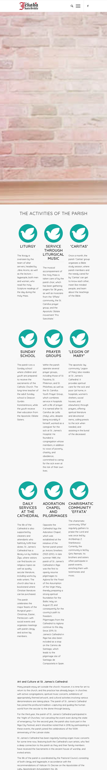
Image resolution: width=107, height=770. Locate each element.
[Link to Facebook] (88, 6)
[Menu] (76, 6)
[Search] (70, 6)
